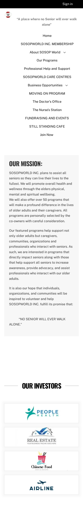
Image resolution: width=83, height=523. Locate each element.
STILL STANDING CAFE (47, 126)
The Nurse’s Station (47, 110)
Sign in (67, 4)
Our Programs (47, 60)
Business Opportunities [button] (45, 85)
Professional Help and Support (47, 69)
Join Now (46, 135)
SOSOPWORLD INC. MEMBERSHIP (47, 44)
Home (47, 36)
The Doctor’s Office (47, 102)
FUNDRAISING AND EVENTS (47, 118)
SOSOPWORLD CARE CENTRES (47, 77)
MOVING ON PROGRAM (47, 93)
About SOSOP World (45, 52)
